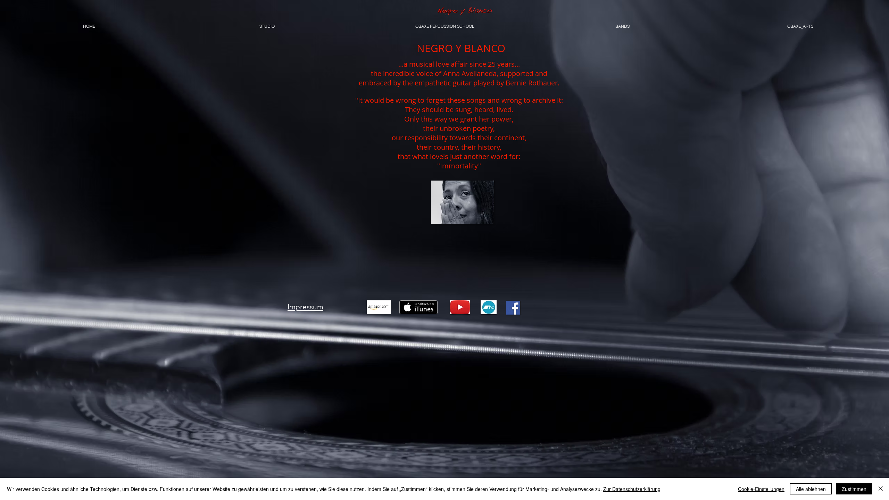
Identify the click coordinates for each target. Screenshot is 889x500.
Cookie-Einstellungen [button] (761, 488)
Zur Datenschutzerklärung (631, 488)
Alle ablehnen (811, 488)
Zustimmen (854, 488)
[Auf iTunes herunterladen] (418, 307)
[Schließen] (880, 488)
